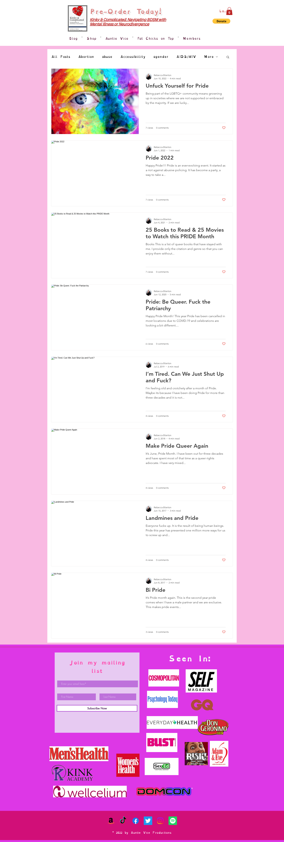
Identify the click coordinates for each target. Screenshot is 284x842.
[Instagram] (160, 820)
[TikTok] (123, 820)
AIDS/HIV (186, 57)
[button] (229, 11)
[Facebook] (135, 820)
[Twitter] (148, 820)
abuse (107, 57)
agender (160, 57)
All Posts (60, 57)
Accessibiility (132, 57)
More (209, 57)
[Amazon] (111, 820)
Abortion (86, 57)
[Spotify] (172, 820)
